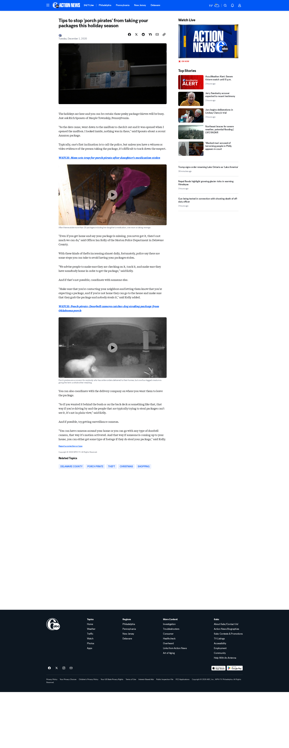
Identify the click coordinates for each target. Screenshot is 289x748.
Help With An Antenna (225, 658)
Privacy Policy (51, 679)
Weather (91, 629)
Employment (220, 648)
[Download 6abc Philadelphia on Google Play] (235, 668)
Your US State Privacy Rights (112, 679)
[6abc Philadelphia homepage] (66, 5)
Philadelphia (105, 5)
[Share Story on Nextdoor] (150, 34)
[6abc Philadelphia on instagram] (64, 668)
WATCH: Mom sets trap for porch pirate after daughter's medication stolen (109, 157)
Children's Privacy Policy (88, 679)
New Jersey (140, 5)
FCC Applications (183, 679)
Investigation (169, 624)
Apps (89, 648)
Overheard (168, 643)
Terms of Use (131, 679)
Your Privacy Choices (68, 679)
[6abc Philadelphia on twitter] (57, 668)
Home (90, 624)
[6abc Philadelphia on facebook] (49, 668)
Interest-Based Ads (146, 679)
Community (220, 653)
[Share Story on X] (136, 34)
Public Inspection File (164, 679)
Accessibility (220, 643)
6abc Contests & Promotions (228, 634)
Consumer (168, 634)
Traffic (90, 634)
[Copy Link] (164, 34)
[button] (48, 5)
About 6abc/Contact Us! (226, 624)
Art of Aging (169, 653)
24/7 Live (89, 5)
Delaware (155, 5)
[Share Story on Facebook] (129, 34)
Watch (90, 638)
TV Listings (219, 638)
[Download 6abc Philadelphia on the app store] (218, 668)
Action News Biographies (226, 629)
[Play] (208, 41)
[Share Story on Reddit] (143, 34)
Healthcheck (169, 638)
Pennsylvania (122, 5)
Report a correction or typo (70, 446)
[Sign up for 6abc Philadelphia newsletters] (71, 668)
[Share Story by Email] (157, 34)
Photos (90, 643)
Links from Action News (175, 648)
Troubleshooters (171, 629)
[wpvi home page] (53, 624)
